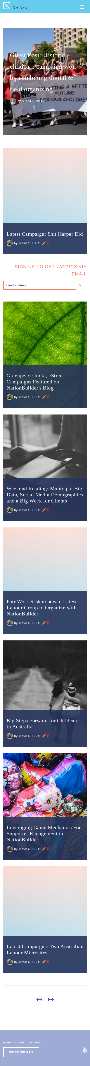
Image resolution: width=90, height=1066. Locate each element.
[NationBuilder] (85, 1050)
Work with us (21, 1052)
